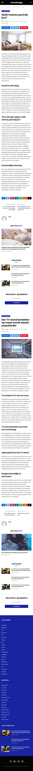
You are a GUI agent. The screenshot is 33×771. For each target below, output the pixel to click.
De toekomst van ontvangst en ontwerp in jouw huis (20, 274)
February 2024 (5, 709)
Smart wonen (5, 664)
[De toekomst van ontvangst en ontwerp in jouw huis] (6, 283)
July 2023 (4, 717)
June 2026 (4, 690)
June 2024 (4, 705)
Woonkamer (5, 316)
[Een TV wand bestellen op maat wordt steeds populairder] (16, 348)
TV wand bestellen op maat (11, 374)
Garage (3, 640)
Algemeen (4, 625)
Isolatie (3, 644)
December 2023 (5, 712)
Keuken (3, 649)
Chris (7, 21)
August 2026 (5, 685)
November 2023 (5, 714)
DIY (2, 635)
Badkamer (4, 627)
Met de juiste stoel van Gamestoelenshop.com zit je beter (24, 208)
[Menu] (3, 2)
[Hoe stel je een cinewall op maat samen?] (16, 542)
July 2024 (4, 702)
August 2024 (5, 700)
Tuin (2, 666)
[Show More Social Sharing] (30, 27)
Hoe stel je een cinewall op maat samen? (15, 552)
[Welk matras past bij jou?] (16, 40)
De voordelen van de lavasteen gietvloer (9, 514)
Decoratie (4, 632)
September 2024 (6, 697)
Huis (3, 642)
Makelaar (4, 657)
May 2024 (4, 707)
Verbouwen (4, 669)
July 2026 (4, 688)
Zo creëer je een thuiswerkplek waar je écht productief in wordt (20, 266)
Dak (2, 630)
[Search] (30, 2)
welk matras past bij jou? (12, 74)
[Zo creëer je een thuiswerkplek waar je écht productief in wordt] (6, 267)
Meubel (3, 659)
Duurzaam (4, 637)
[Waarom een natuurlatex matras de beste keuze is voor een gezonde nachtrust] (16, 237)
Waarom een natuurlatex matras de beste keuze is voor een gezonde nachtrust (15, 248)
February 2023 (5, 719)
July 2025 (4, 695)
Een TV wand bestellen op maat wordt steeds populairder (9, 208)
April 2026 (4, 692)
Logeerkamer (5, 652)
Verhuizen (4, 671)
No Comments (24, 21)
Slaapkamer (5, 11)
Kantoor (3, 647)
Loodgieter (4, 654)
